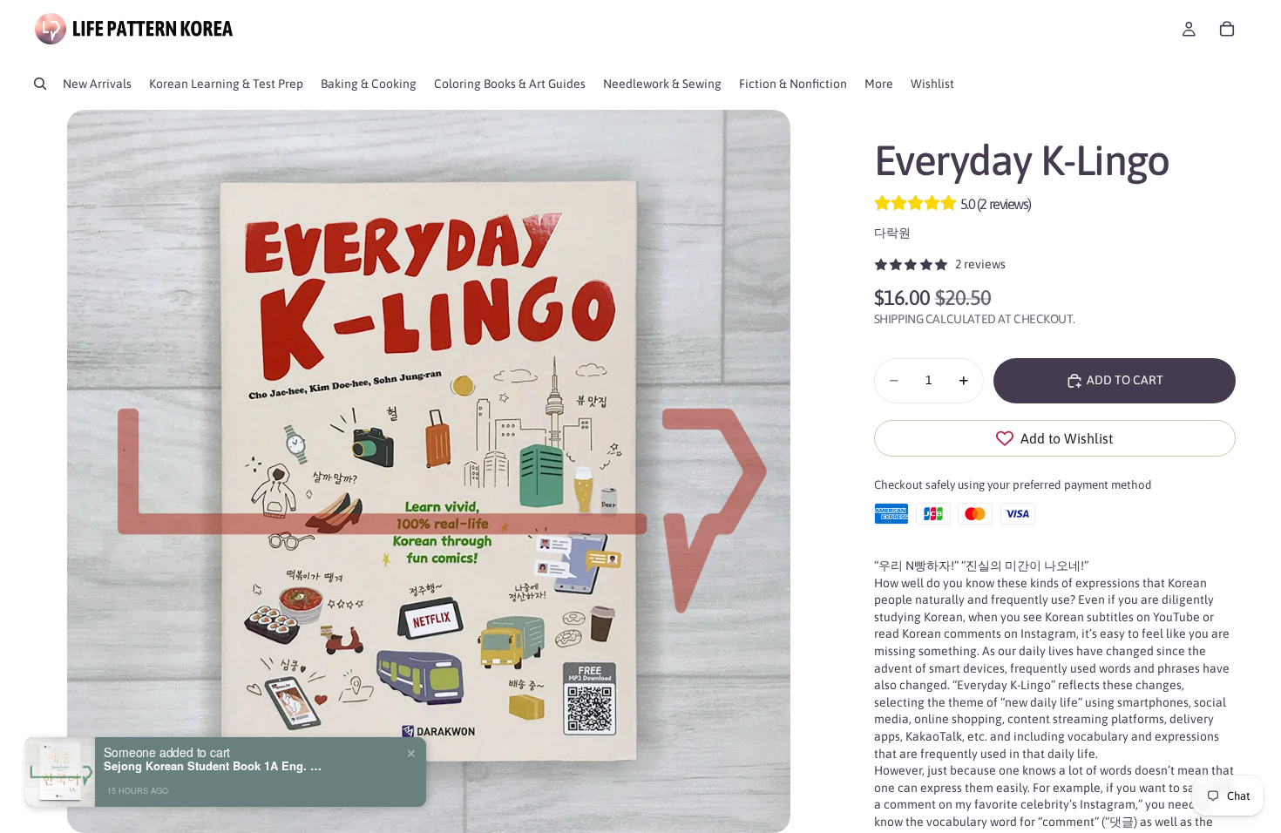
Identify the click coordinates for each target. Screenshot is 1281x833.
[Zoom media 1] (428, 471)
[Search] (40, 83)
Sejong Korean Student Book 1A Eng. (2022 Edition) (213, 766)
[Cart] (1227, 29)
